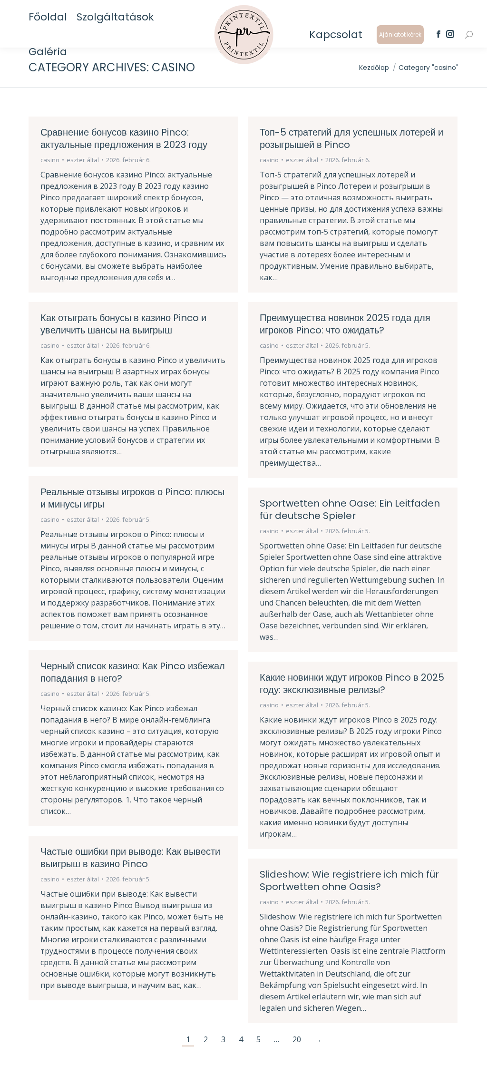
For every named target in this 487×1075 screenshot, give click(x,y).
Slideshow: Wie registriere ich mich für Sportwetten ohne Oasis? (349, 880)
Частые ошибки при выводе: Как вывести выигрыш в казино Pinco (130, 857)
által (83, 160)
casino (49, 160)
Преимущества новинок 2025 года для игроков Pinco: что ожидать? (345, 324)
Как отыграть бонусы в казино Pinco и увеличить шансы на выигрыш (123, 324)
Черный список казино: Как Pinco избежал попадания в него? (132, 672)
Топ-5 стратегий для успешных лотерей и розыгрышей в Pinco (351, 138)
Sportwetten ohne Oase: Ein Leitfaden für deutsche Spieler (350, 509)
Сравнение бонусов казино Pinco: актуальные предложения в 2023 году (123, 138)
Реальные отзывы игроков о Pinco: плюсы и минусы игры (132, 498)
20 (296, 1039)
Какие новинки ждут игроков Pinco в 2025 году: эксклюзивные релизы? (352, 683)
